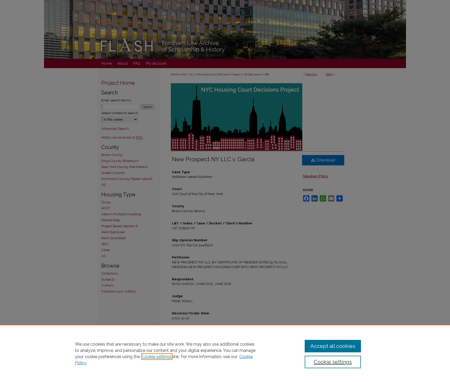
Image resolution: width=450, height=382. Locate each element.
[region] (225, 353)
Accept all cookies (332, 346)
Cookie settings (157, 356)
